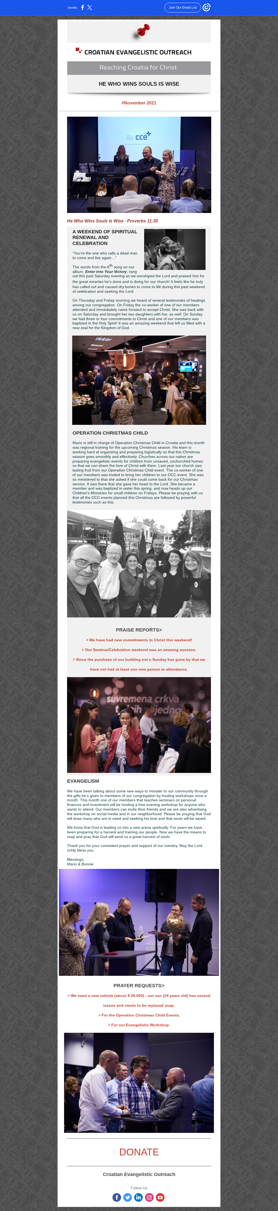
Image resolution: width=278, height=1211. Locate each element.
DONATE (139, 1152)
